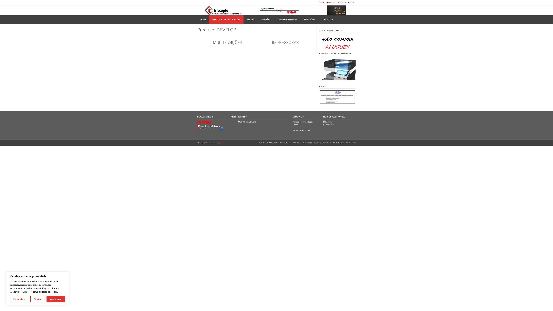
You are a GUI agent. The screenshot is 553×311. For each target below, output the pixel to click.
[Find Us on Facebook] (201, 2)
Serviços (331, 2)
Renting (250, 19)
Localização (341, 2)
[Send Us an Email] (198, 2)
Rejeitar (38, 299)
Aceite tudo (55, 299)
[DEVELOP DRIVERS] (211, 126)
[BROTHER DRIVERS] (259, 124)
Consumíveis (309, 19)
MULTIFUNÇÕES (227, 42)
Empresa (323, 2)
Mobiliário (266, 19)
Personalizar (19, 299)
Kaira (221, 143)
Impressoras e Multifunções (226, 19)
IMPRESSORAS (285, 42)
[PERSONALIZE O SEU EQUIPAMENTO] (337, 80)
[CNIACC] (337, 97)
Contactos (327, 19)
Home (203, 19)
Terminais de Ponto (287, 19)
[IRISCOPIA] (276, 10)
